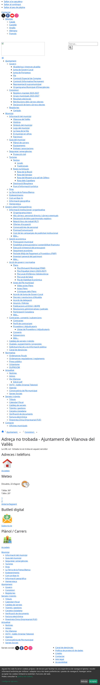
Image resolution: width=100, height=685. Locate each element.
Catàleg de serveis (13, 604)
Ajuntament (12, 432)
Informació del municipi (16, 555)
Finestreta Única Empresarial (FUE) (21, 619)
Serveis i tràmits (8, 596)
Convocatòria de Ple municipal (19, 639)
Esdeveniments (12, 572)
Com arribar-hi (12, 575)
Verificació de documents (17, 613)
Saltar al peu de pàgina (14, 7)
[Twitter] (3, 15)
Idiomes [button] (9, 19)
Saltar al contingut (12, 4)
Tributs (8, 599)
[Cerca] (70, 47)
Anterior (5, 504)
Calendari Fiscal (12, 601)
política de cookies (24, 676)
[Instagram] (17, 15)
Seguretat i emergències (16, 561)
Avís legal (59, 659)
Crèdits (58, 653)
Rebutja (84, 681)
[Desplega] (20, 432)
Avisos (8, 628)
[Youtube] (12, 15)
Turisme (9, 564)
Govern (8, 587)
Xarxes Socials (11, 642)
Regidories (10, 593)
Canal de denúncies (64, 647)
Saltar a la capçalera (13, 1)
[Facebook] (8, 15)
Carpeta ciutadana (13, 610)
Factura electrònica (14, 616)
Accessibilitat (61, 662)
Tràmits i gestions (13, 607)
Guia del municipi (13, 558)
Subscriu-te (6, 525)
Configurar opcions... (10, 681)
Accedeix (5, 470)
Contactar (6, 12)
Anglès (12, 27)
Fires (7, 566)
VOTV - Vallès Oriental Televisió (19, 634)
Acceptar (93, 681)
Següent (13, 504)
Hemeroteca (11, 581)
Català (12, 22)
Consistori (30, 432)
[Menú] (2, 58)
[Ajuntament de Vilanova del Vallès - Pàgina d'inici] (23, 48)
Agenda (8, 637)
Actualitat (5, 622)
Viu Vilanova (11, 631)
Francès (12, 33)
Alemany (13, 30)
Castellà (12, 24)
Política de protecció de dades (69, 650)
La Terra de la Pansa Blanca (17, 569)
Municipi (5, 552)
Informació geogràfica (15, 578)
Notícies (9, 625)
